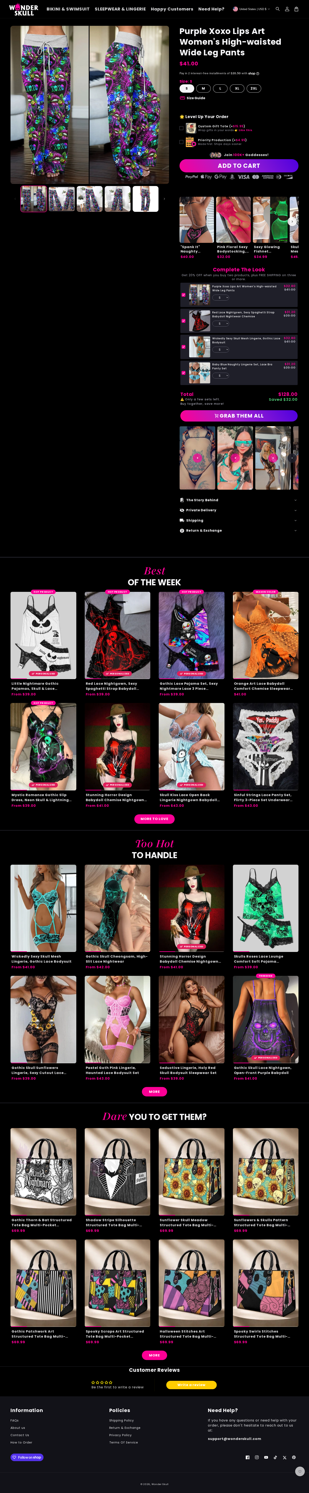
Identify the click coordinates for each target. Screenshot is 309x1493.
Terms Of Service (123, 1442)
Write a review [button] (191, 1384)
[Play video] (197, 458)
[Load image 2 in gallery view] (62, 199)
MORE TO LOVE (154, 818)
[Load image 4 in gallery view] (118, 199)
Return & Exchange (125, 1428)
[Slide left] (15, 198)
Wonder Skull (160, 1484)
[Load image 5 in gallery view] (145, 199)
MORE (154, 1091)
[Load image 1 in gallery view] (34, 199)
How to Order (21, 1442)
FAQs (15, 1420)
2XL (254, 88)
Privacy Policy (120, 1435)
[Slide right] (164, 198)
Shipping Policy (121, 1420)
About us (18, 1428)
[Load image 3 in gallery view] (90, 199)
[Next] (292, 458)
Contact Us (20, 1435)
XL (237, 88)
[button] (278, 9)
